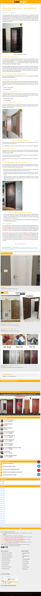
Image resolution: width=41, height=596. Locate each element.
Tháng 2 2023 (2, 501)
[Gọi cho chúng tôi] (5, 547)
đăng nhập (8, 376)
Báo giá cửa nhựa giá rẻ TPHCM (9, 466)
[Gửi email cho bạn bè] (21, 244)
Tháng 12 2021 (2, 520)
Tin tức (3, 6)
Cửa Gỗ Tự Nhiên (37, 593)
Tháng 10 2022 (2, 509)
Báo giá (1, 481)
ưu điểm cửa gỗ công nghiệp (9, 249)
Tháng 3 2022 (2, 518)
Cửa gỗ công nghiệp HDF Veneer (10, 248)
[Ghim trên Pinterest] (23, 244)
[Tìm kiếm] (37, 2)
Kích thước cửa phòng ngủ (5, 286)
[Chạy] (1, 414)
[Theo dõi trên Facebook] (1, 547)
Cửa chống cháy (18, 593)
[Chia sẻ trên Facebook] (17, 244)
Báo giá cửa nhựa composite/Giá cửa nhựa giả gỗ (9, 365)
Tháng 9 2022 (2, 511)
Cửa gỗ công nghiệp (4, 593)
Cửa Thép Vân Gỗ (25, 593)
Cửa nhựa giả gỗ (12, 593)
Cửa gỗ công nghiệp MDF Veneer (20, 248)
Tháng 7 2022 (2, 513)
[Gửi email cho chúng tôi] (3, 547)
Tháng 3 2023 (2, 499)
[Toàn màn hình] (38, 414)
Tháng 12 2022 (2, 505)
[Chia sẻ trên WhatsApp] (16, 244)
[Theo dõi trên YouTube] (7, 547)
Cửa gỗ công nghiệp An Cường (28, 247)
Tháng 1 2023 (2, 503)
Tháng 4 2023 (2, 497)
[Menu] (1, 2)
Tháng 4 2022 (2, 516)
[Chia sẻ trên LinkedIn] (25, 244)
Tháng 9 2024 (2, 488)
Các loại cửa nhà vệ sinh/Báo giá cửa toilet (11, 469)
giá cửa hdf (34, 248)
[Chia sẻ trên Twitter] (19, 244)
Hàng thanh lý (31, 593)
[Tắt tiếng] (37, 414)
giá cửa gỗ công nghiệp (29, 248)
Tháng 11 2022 (2, 507)
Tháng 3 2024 (2, 490)
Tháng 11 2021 (2, 522)
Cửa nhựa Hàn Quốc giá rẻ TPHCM (9, 474)
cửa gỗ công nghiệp (21, 247)
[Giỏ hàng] (39, 2)
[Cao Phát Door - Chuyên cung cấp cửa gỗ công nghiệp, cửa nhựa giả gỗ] (20, 1)
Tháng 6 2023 (2, 495)
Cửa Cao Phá (16, 61)
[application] (20, 404)
